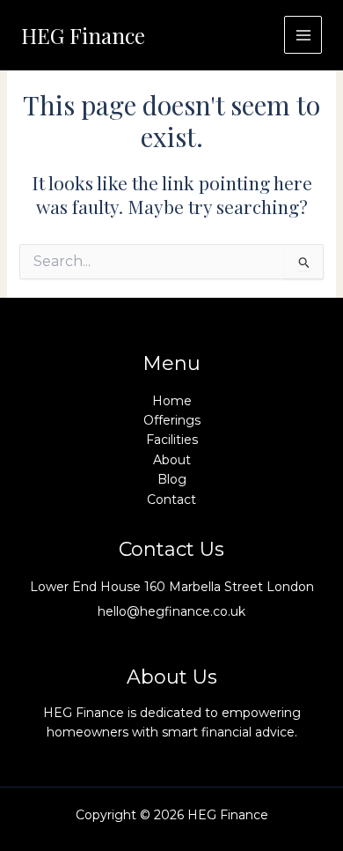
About (172, 460)
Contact (171, 499)
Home (172, 401)
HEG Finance (83, 35)
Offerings (172, 420)
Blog (171, 479)
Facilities (172, 440)
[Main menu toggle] (303, 35)
